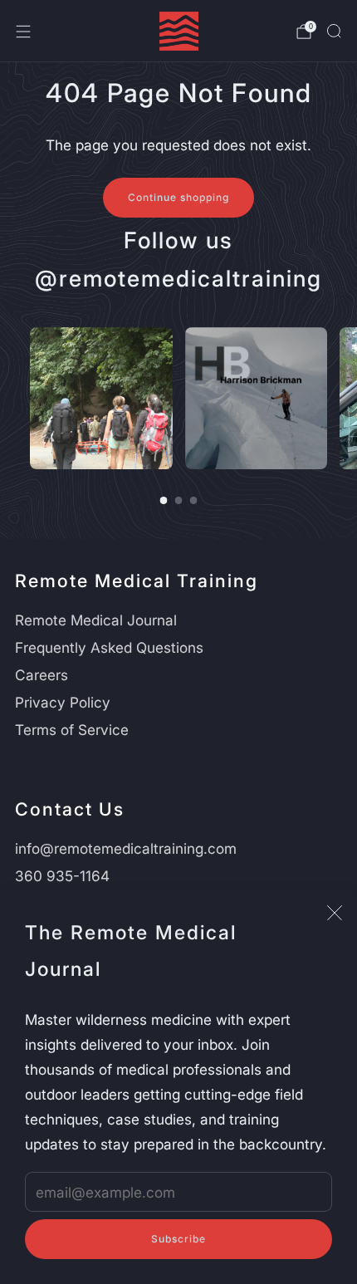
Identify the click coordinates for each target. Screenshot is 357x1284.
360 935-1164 (62, 876)
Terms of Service (72, 729)
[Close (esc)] (334, 912)
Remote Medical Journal (96, 620)
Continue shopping (178, 197)
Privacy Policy (62, 702)
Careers (41, 675)
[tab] (164, 500)
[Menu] (23, 31)
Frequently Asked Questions (109, 647)
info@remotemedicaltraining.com (126, 848)
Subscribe (178, 1239)
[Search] (333, 30)
